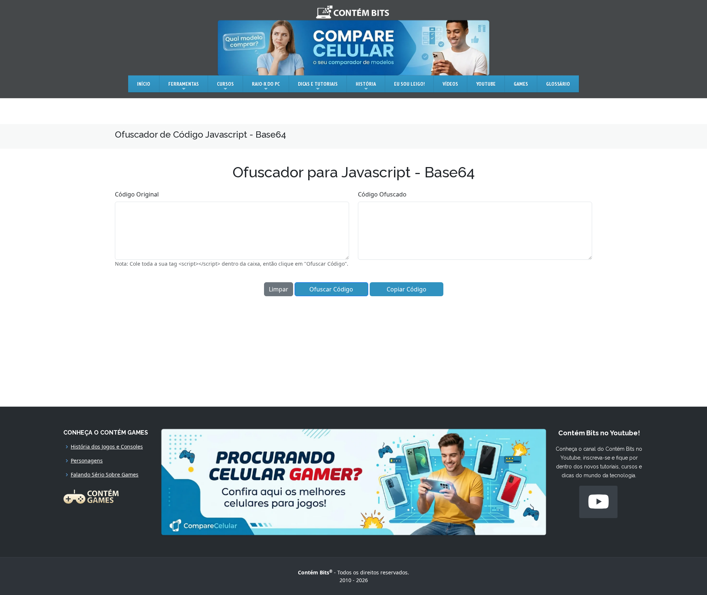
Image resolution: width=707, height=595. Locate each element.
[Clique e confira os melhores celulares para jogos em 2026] (354, 481)
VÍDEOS (450, 84)
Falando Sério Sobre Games (104, 474)
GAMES (521, 84)
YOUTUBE (486, 84)
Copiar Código (406, 289)
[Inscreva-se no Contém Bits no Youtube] (598, 502)
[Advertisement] (353, 347)
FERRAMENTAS (183, 84)
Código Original (137, 194)
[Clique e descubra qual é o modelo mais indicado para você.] (353, 47)
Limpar (278, 289)
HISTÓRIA (366, 84)
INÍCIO (143, 84)
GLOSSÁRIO (558, 84)
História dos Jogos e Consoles (107, 446)
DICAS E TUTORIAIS (318, 84)
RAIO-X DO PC (266, 84)
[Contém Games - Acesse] (91, 495)
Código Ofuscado (382, 194)
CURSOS (225, 84)
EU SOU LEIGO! (409, 84)
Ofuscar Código (331, 289)
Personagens (87, 460)
